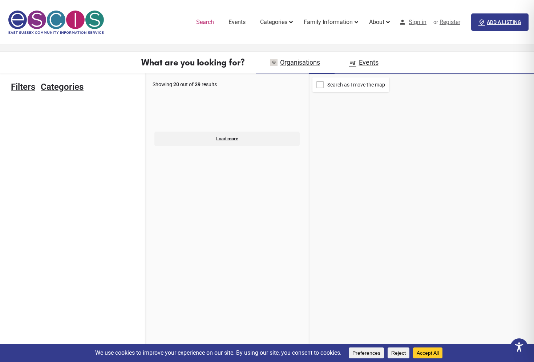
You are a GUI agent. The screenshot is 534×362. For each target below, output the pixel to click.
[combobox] (55, 251)
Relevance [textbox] (55, 251)
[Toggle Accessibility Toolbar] (519, 347)
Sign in (417, 22)
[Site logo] (57, 22)
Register (450, 22)
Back (77, 109)
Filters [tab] (23, 87)
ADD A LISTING (504, 22)
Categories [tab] (62, 87)
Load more (227, 138)
